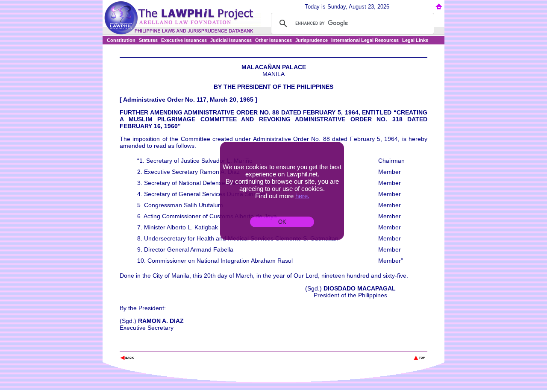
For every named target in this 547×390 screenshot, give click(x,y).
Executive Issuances (184, 40)
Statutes (148, 40)
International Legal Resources (365, 40)
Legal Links (415, 40)
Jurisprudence (311, 40)
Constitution (121, 40)
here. (302, 195)
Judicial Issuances (231, 40)
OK (282, 222)
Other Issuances (273, 40)
